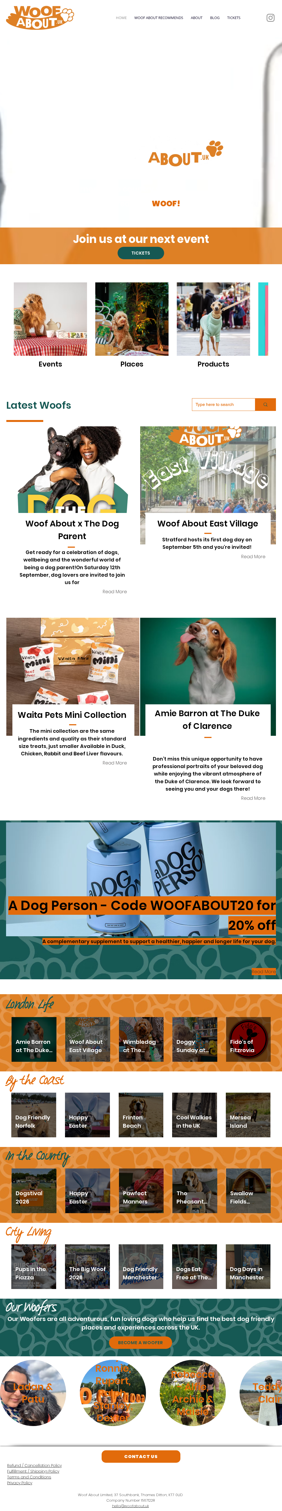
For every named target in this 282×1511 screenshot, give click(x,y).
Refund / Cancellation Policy (34, 1465)
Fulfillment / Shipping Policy (33, 1471)
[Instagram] (270, 17)
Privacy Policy (19, 1483)
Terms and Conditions (29, 1477)
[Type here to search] (265, 405)
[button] (72, 485)
